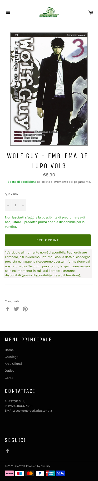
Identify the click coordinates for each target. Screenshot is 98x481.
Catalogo (12, 357)
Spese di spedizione (22, 181)
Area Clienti (13, 364)
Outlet (9, 371)
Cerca (9, 378)
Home (9, 350)
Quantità (11, 194)
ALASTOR (20, 466)
